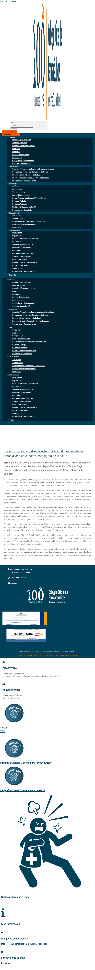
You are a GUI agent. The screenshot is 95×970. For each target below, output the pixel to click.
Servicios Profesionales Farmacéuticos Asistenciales (33, 169)
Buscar (14, 122)
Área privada (17, 189)
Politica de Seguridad (20, 155)
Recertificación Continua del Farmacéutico (29, 198)
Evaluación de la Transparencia (24, 262)
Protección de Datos (20, 265)
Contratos (16, 250)
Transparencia (14, 230)
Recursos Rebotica (19, 204)
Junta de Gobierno (19, 143)
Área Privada (9, 667)
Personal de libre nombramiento (25, 239)
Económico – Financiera (21, 247)
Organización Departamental (23, 146)
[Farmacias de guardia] (2, 952)
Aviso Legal (22, 655)
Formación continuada (21, 195)
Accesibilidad (17, 268)
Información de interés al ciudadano (26, 175)
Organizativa (17, 236)
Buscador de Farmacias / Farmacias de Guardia (30, 172)
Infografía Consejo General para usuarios (22, 790)
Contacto (12, 275)
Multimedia (16, 372)
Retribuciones (17, 242)
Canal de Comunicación (21, 164)
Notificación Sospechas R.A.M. (24, 207)
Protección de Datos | (36, 655)
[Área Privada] (3, 662)
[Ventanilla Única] (3, 684)
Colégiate (16, 186)
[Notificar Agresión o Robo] (47, 883)
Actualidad (16, 215)
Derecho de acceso (19, 259)
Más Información (10, 923)
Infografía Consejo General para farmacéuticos (26, 762)
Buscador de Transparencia (23, 271)
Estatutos (16, 149)
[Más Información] (3, 912)
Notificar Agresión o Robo (15, 897)
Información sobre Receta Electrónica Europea (30, 178)
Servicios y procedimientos (23, 245)
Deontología (17, 158)
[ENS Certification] (26, 641)
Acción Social (17, 218)
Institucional (17, 233)
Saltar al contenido (8, 1)
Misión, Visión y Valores (21, 140)
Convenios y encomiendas (22, 253)
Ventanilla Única (18, 192)
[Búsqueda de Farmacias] (2, 933)
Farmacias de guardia (13, 957)
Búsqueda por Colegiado (22, 210)
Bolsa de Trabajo (19, 201)
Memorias (16, 152)
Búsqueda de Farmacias (14, 938)
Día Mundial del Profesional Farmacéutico (28, 221)
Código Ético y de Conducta (23, 161)
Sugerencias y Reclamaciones (24, 181)
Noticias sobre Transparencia (24, 224)
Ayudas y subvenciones (21, 256)
